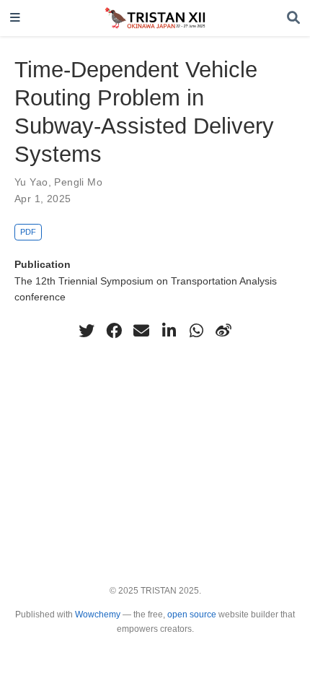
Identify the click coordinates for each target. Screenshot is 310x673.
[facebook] (114, 331)
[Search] (293, 18)
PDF (28, 231)
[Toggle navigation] (15, 18)
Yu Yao (31, 182)
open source (191, 614)
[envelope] (141, 331)
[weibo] (223, 331)
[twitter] (86, 331)
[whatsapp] (196, 331)
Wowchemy (97, 614)
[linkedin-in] (169, 331)
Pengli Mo (78, 182)
